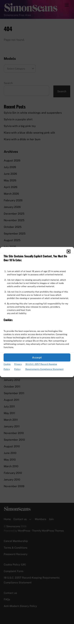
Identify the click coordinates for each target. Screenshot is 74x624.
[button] (68, 251)
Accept (37, 357)
